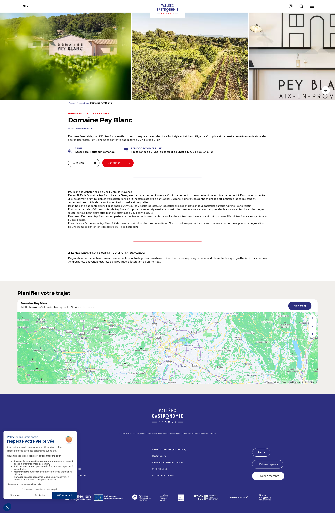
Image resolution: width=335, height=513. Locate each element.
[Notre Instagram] (290, 6)
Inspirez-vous (159, 469)
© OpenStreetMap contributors (294, 382)
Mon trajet (300, 305)
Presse (261, 452)
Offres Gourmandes (163, 475)
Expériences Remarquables (167, 462)
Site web (78, 162)
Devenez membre (268, 475)
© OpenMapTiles (271, 382)
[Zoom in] (312, 318)
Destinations (159, 456)
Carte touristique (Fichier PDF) (169, 449)
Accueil (72, 103)
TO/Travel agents (268, 464)
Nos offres (83, 103)
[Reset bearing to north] (312, 334)
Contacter (114, 162)
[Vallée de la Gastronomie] (167, 9)
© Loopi (313, 382)
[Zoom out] (312, 326)
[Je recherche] (301, 6)
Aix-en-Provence (82, 128)
